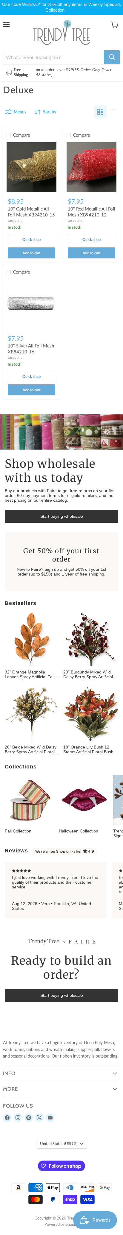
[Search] (112, 57)
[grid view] (100, 111)
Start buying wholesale (61, 516)
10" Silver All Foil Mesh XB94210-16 (31, 348)
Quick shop (31, 239)
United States (58, 1143)
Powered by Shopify (61, 1224)
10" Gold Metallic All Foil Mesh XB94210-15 (31, 211)
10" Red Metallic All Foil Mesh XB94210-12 (91, 211)
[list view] (113, 111)
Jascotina (15, 220)
